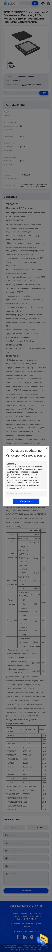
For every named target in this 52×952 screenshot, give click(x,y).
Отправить (26, 501)
